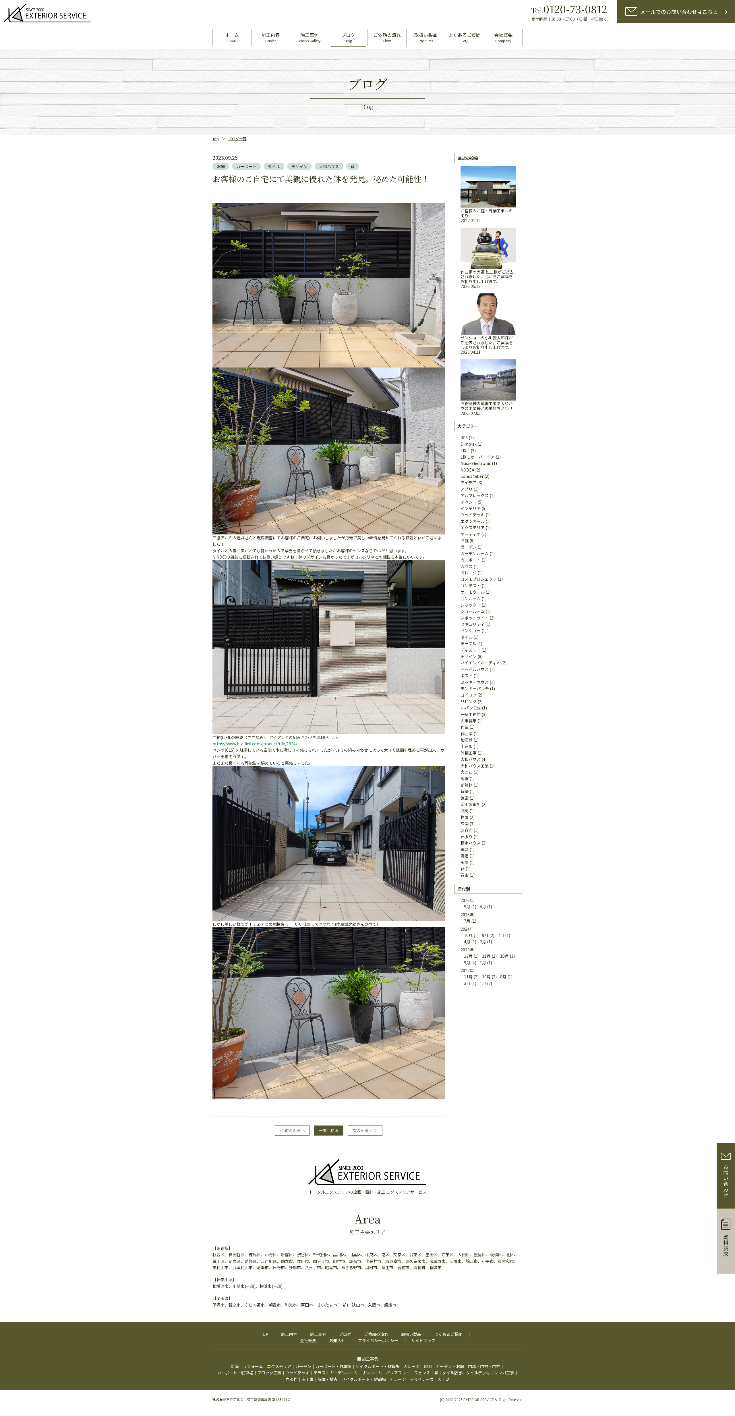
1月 (483, 962)
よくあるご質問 (448, 1334)
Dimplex (469, 444)
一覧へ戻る (329, 1130)
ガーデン (469, 547)
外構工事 (469, 753)
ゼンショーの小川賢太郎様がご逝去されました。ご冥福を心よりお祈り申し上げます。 (487, 345)
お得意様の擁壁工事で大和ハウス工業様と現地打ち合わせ (487, 408)
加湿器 (467, 740)
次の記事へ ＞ (365, 1130)
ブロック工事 (269, 1372)
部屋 (465, 862)
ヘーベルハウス (475, 669)
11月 (486, 956)
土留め (467, 746)
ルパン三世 (471, 708)
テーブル (468, 643)
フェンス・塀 (426, 1372)
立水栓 (291, 1379)
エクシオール (473, 521)
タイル (274, 166)
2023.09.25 (225, 157)
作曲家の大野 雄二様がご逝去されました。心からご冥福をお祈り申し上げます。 (487, 279)
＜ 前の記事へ (292, 1130)
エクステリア (473, 527)
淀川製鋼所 (471, 804)
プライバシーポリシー (378, 1340)
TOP (264, 1334)
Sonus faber (472, 476)
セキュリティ (472, 624)
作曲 (465, 727)
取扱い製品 (411, 1334)
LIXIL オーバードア (478, 457)
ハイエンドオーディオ (480, 662)
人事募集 (469, 721)
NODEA (467, 470)
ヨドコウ (468, 695)
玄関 (465, 823)
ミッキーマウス (475, 682)
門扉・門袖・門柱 (484, 1366)
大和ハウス (329, 166)
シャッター (471, 605)
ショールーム (473, 611)
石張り (467, 836)
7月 (467, 921)
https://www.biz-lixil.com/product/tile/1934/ (254, 744)
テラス (320, 1372)
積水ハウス (471, 843)
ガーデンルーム (475, 553)
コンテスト (471, 585)
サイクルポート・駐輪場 (377, 1366)
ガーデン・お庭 (450, 1366)
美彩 (465, 849)
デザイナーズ (422, 1379)
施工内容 (289, 1334)
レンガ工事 (504, 1372)
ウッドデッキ (473, 514)
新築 (465, 791)
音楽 (465, 875)
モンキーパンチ (475, 688)
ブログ (345, 1334)
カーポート (246, 166)
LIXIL (465, 450)
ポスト (467, 675)
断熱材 (467, 785)
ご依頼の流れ (376, 1334)
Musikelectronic (476, 463)
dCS (464, 437)
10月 (468, 935)
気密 (465, 798)
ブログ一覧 (237, 138)
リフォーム (253, 1366)
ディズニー (470, 650)
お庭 (221, 166)
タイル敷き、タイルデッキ (466, 1372)
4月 (483, 906)
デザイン (299, 166)
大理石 (467, 772)
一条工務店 (471, 714)
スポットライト (475, 618)
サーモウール (473, 592)
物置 (465, 817)
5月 (467, 906)
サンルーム (471, 598)
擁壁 (465, 778)
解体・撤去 (328, 1379)
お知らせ (337, 1340)
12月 (468, 956)
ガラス (467, 566)
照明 (465, 810)
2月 (483, 941)
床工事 (307, 1379)
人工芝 (444, 1379)
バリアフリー (398, 1372)
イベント (469, 502)
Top (215, 138)
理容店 (467, 830)
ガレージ (469, 573)
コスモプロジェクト (479, 579)
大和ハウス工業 (475, 766)
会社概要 (308, 1340)
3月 (467, 983)
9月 (485, 935)
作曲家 (467, 733)
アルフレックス (475, 495)
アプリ (467, 489)
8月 (503, 977)
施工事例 (318, 1334)
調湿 (465, 856)
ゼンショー (471, 630)
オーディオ (470, 534)
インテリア (471, 508)
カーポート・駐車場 (333, 1366)
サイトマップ (423, 1340)
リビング (469, 701)
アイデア (468, 482)
